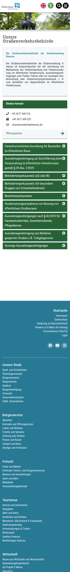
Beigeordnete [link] (9, 381)
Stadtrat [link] (6, 385)
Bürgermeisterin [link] (10, 377)
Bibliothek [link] (7, 482)
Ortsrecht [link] (7, 393)
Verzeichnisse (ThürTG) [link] (55, 331)
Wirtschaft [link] (10, 554)
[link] (42, 6)
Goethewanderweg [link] (12, 524)
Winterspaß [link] (8, 532)
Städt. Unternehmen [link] (12, 401)
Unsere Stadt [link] (11, 365)
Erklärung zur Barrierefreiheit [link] (52, 323)
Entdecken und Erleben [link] (14, 517)
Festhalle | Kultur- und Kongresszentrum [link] (23, 470)
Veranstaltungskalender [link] (15, 486)
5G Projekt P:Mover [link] (12, 567)
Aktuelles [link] (7, 420)
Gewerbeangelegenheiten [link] (15, 563)
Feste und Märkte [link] (11, 466)
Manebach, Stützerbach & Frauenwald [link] (22, 520)
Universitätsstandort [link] (13, 397)
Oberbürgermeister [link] (12, 373)
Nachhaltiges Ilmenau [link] (13, 540)
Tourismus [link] (9, 500)
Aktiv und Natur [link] (10, 512)
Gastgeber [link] (7, 509)
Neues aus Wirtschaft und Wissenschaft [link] (23, 559)
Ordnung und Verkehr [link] (13, 435)
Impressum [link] (62, 315)
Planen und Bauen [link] (12, 439)
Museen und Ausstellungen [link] (16, 474)
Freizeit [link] (7, 461)
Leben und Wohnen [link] (12, 428)
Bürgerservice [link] (12, 415)
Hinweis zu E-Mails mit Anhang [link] (51, 327)
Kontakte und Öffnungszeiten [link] (17, 424)
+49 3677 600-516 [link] (20, 113)
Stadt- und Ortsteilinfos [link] (14, 369)
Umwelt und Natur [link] (11, 443)
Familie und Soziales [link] (13, 432)
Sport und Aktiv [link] (10, 478)
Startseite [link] (60, 310)
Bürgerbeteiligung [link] (11, 389)
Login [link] (65, 335)
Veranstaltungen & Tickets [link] (16, 528)
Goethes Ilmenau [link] (11, 536)
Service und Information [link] (15, 505)
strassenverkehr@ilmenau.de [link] (26, 124)
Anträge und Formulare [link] (14, 447)
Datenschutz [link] (61, 319)
